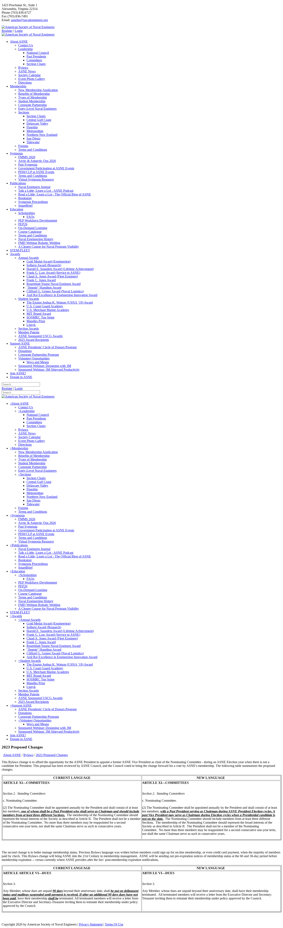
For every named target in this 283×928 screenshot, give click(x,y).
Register (7, 31)
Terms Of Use (114, 924)
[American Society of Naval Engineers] (28, 27)
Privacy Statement (91, 924)
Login (19, 31)
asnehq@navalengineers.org (29, 20)
